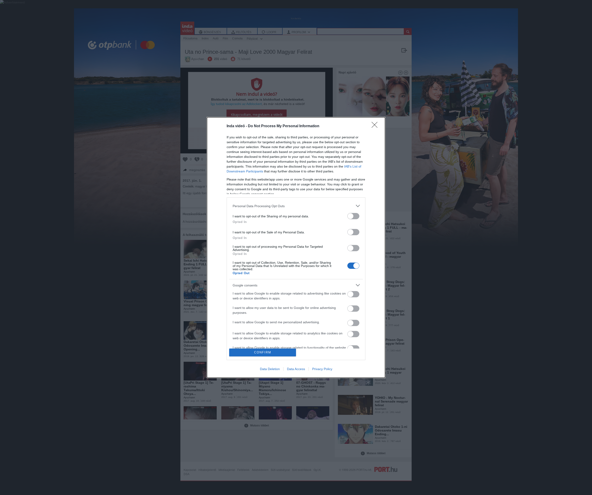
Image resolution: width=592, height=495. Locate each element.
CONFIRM (262, 352)
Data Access (296, 369)
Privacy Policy (322, 369)
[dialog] (296, 247)
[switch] (353, 216)
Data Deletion (270, 369)
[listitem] (296, 205)
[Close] (376, 126)
